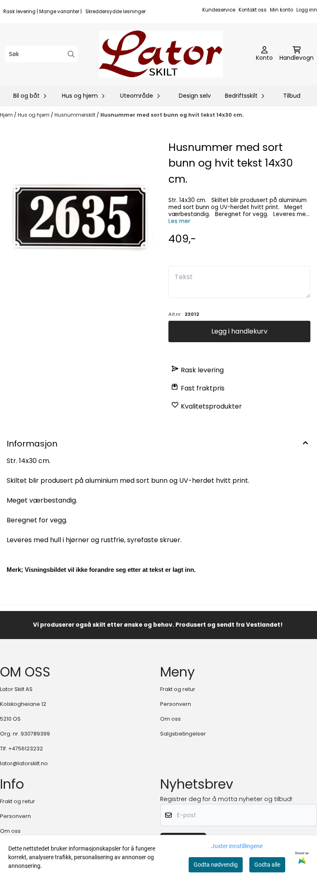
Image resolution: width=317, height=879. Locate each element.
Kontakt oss (253, 10)
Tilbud (291, 96)
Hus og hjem (34, 114)
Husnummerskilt (75, 114)
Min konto (281, 10)
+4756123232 (25, 748)
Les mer (179, 221)
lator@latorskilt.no (24, 763)
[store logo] (161, 54)
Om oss (170, 718)
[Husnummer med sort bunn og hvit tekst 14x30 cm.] (77, 217)
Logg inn (306, 10)
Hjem (7, 114)
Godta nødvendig (216, 864)
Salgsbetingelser (183, 733)
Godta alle (267, 864)
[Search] (71, 54)
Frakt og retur (177, 689)
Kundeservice (218, 10)
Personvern (175, 703)
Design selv (195, 96)
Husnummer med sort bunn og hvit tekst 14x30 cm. (172, 114)
